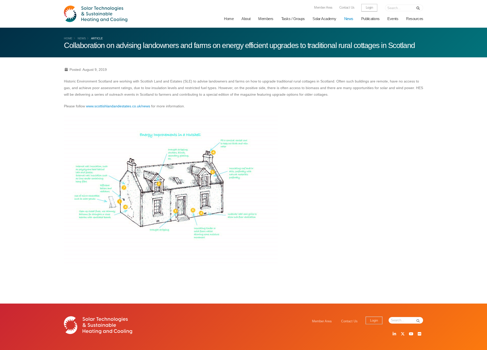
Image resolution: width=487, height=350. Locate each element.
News (348, 18)
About (246, 18)
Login (369, 7)
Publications (370, 18)
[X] (402, 334)
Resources (414, 18)
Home (229, 18)
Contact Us (347, 7)
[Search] (418, 8)
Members (265, 18)
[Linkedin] (394, 334)
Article (97, 38)
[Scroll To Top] (478, 344)
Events (392, 18)
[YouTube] (410, 334)
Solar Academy (324, 18)
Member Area (323, 7)
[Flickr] (419, 334)
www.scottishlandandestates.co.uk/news (118, 106)
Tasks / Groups (293, 18)
